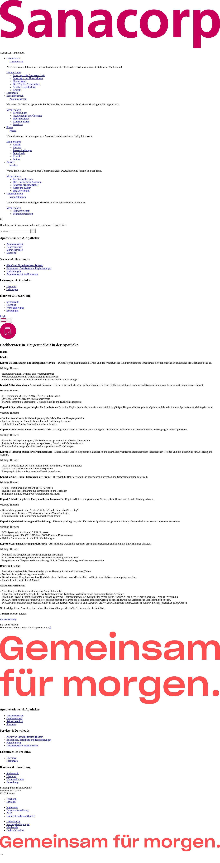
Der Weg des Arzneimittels (26, 84)
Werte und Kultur (22, 187)
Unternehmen (13, 58)
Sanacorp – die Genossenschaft (29, 75)
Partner (16, 159)
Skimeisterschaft (21, 210)
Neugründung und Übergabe (27, 115)
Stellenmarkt (12, 302)
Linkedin (11, 801)
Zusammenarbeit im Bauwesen (22, 274)
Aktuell (16, 144)
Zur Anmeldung (8, 619)
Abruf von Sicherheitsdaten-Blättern (24, 265)
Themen (17, 147)
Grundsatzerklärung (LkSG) (20, 816)
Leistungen (12, 92)
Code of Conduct (15, 830)
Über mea (11, 286)
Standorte (18, 124)
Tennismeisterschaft (23, 213)
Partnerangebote (21, 121)
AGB (9, 813)
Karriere (10, 162)
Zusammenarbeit (14, 95)
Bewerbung (12, 310)
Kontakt (17, 90)
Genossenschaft (14, 247)
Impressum (12, 807)
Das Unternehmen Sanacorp (27, 182)
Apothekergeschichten (24, 87)
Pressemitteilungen (22, 150)
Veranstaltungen (14, 193)
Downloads (19, 153)
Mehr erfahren (13, 72)
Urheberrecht (13, 821)
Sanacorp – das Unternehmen (28, 78)
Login (3, 316)
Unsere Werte (20, 81)
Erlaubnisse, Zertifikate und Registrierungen (28, 268)
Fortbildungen (20, 112)
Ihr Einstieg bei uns (23, 179)
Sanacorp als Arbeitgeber (25, 185)
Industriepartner (21, 118)
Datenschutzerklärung (17, 810)
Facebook (11, 799)
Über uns (11, 304)
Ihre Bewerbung (21, 190)
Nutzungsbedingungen (17, 824)
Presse (9, 127)
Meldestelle (12, 827)
